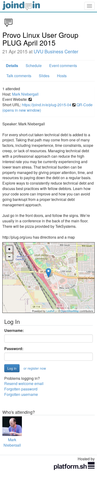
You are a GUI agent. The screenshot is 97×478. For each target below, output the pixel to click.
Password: (13, 348)
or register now (35, 368)
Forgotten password (20, 389)
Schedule (34, 65)
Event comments (63, 65)
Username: (14, 330)
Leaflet (50, 311)
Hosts (62, 75)
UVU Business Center (56, 51)
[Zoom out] (9, 257)
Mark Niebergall (25, 94)
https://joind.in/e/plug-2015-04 (46, 104)
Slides (44, 75)
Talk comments (18, 75)
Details (12, 65)
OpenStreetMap (70, 311)
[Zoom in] (9, 249)
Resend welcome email (24, 383)
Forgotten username (21, 394)
